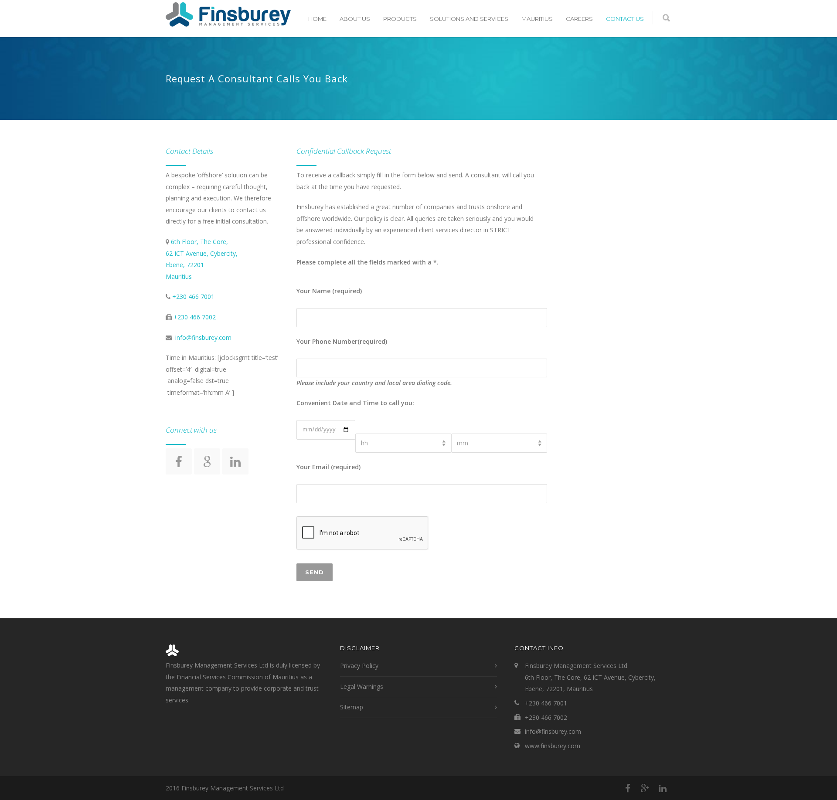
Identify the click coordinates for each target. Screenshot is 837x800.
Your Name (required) (329, 291)
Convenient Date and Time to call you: (355, 403)
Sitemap (351, 707)
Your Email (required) (328, 467)
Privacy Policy (359, 665)
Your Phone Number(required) (341, 341)
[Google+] (645, 788)
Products (400, 18)
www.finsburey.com (552, 746)
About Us (355, 18)
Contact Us (625, 18)
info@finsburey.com (203, 337)
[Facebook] (627, 788)
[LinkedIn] (662, 788)
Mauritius (537, 18)
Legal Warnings (361, 686)
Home (317, 18)
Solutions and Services (469, 18)
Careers (579, 18)
